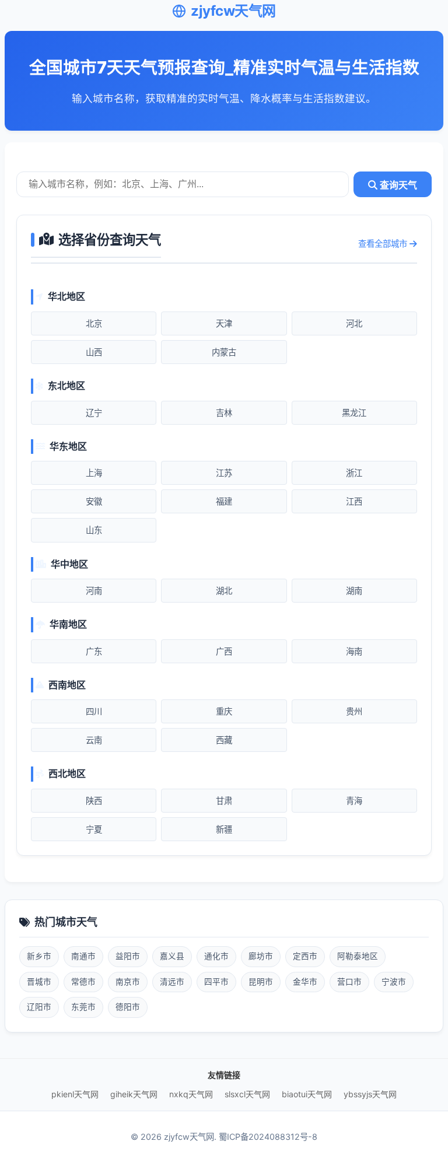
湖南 (354, 591)
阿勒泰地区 (357, 956)
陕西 (94, 801)
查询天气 (397, 185)
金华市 (305, 981)
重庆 (224, 711)
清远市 (172, 981)
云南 (94, 740)
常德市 (83, 981)
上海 (94, 473)
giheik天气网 (134, 1094)
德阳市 (128, 1007)
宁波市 (394, 981)
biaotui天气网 (307, 1094)
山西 (94, 352)
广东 (94, 651)
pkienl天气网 (75, 1094)
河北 (354, 323)
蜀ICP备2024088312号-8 (268, 1137)
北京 (94, 323)
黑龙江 (354, 413)
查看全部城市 (384, 244)
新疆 (224, 829)
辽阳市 (39, 1007)
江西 (354, 501)
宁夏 (94, 829)
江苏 (224, 473)
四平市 (216, 981)
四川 (94, 711)
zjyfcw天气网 (233, 10)
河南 (94, 591)
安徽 (94, 501)
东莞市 (83, 1007)
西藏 (224, 740)
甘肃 (224, 801)
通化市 (216, 956)
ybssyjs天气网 (370, 1094)
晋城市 (39, 981)
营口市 (349, 981)
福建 (224, 501)
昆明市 (261, 981)
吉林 (224, 413)
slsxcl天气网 (247, 1094)
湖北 (224, 591)
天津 (224, 323)
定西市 (305, 956)
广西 (224, 651)
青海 (354, 801)
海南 (354, 651)
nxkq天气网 (191, 1094)
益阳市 (128, 956)
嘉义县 (172, 956)
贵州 (354, 711)
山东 (94, 530)
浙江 (354, 473)
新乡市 (39, 956)
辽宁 (94, 413)
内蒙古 (224, 352)
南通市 (83, 956)
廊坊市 (261, 956)
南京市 (128, 981)
